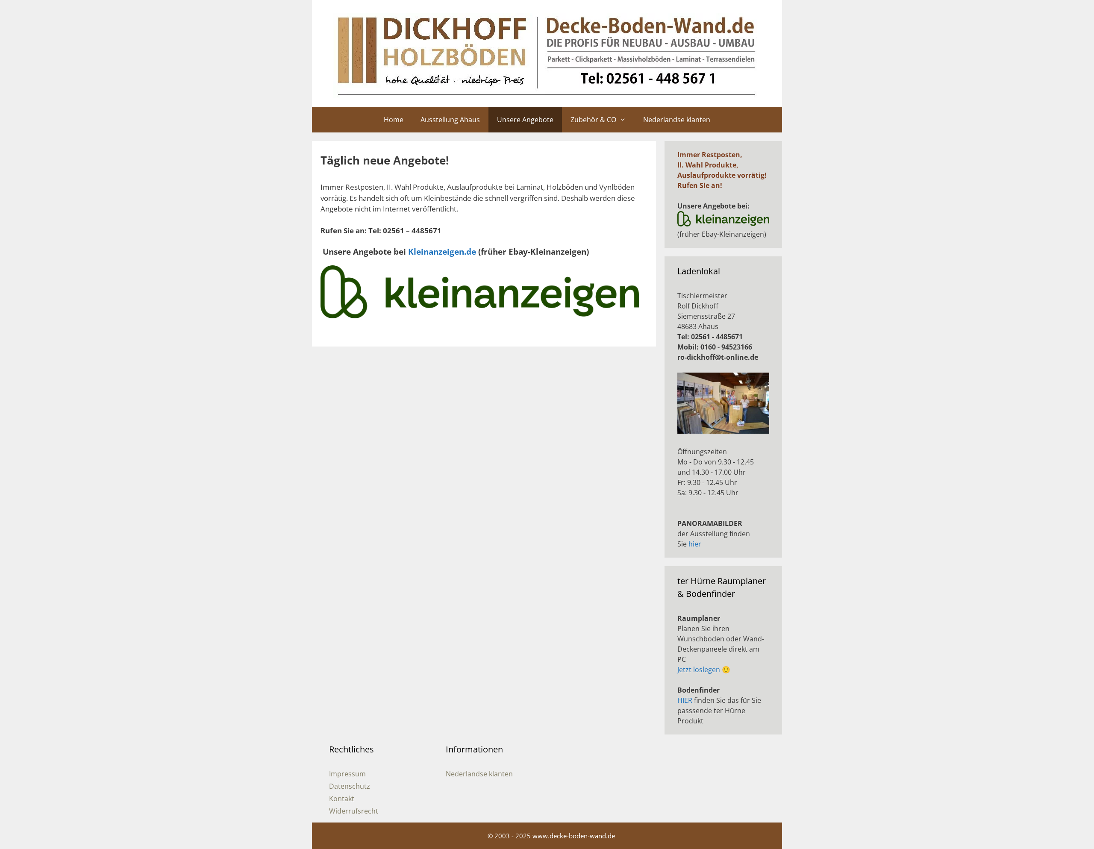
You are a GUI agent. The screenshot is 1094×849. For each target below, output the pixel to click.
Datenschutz (349, 786)
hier (694, 544)
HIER (684, 700)
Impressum (347, 773)
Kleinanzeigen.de (442, 251)
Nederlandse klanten (676, 119)
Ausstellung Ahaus (450, 119)
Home (393, 119)
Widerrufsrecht (353, 811)
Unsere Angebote (525, 119)
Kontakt (341, 798)
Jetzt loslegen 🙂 (703, 669)
